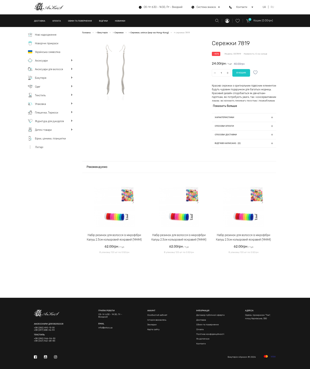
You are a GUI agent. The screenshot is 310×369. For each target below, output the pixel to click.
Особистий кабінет (157, 315)
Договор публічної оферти (210, 315)
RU (272, 7)
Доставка (201, 320)
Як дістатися (202, 339)
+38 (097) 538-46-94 (44, 330)
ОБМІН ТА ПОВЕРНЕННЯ (80, 21)
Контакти (201, 343)
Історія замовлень (156, 320)
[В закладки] (255, 73)
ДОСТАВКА (39, 21)
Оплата (200, 329)
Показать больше (225, 106)
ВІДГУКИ (103, 21)
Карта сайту (153, 329)
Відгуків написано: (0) (228, 143)
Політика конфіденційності (210, 334)
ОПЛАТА (56, 21)
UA (264, 7)
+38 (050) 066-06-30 (44, 338)
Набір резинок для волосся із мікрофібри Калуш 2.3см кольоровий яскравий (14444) (114, 237)
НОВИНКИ (120, 21)
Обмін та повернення (207, 324)
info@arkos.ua (105, 327)
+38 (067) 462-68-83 (44, 341)
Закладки (152, 324)
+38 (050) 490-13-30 (44, 328)
